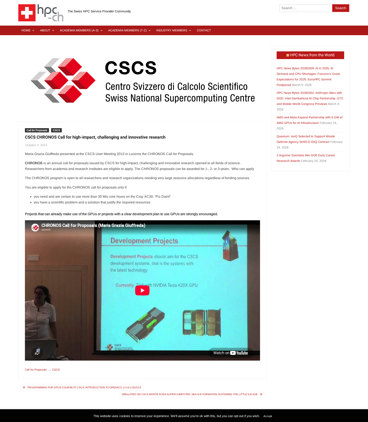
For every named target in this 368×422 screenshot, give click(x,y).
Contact (204, 30)
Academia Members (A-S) (79, 30)
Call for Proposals (37, 130)
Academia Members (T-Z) (127, 30)
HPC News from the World (312, 55)
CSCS (56, 130)
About (45, 30)
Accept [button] (267, 416)
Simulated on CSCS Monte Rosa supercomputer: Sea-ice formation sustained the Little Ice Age (190, 394)
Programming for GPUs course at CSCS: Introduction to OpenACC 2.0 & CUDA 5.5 (84, 387)
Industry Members (171, 30)
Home (26, 30)
